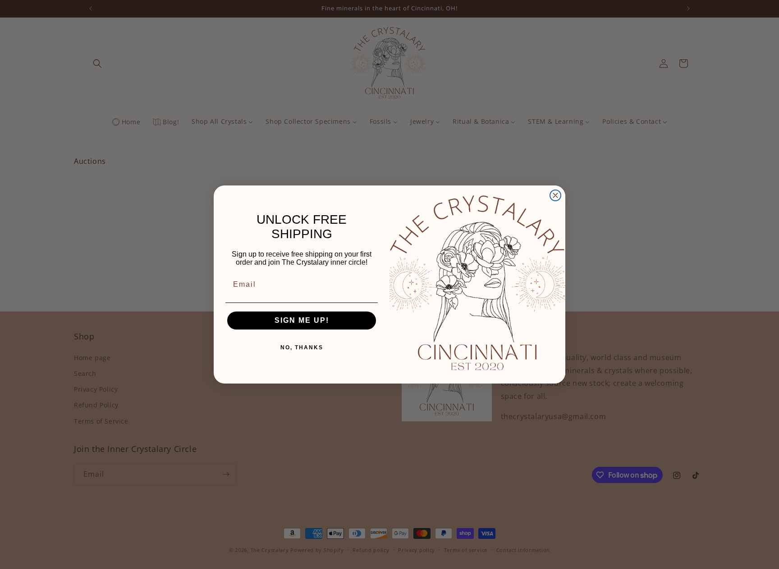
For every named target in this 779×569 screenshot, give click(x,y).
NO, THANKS (301, 347)
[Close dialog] (555, 195)
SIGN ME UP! (302, 320)
